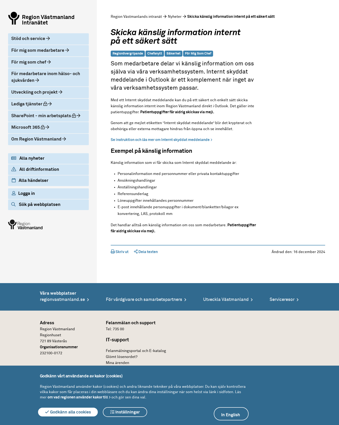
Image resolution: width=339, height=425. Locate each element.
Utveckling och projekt (35, 92)
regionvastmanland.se (62, 299)
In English (230, 415)
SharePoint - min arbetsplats (46, 115)
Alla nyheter (31, 158)
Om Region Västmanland (36, 139)
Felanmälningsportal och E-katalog (136, 351)
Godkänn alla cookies (70, 412)
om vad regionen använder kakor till (78, 397)
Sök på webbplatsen (39, 204)
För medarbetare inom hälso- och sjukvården (45, 77)
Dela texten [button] (148, 252)
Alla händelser (33, 180)
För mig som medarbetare (38, 50)
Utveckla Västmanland (226, 299)
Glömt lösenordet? (121, 357)
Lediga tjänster (33, 104)
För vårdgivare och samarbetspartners (144, 299)
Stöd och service (28, 39)
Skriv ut (121, 252)
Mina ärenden (117, 363)
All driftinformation (38, 169)
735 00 (118, 329)
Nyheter (174, 16)
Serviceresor (282, 299)
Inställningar (127, 412)
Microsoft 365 (31, 127)
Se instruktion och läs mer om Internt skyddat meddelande (160, 140)
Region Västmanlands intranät (136, 16)
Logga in (26, 193)
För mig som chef (29, 62)
